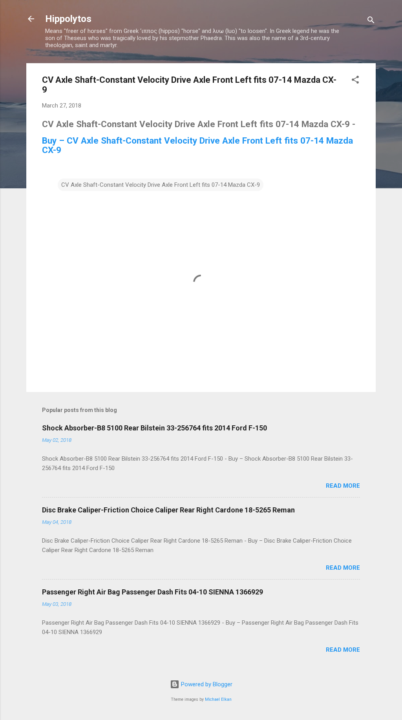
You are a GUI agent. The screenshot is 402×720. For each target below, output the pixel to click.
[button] (355, 81)
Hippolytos (68, 18)
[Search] (371, 21)
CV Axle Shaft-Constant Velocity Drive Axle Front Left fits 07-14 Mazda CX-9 (160, 184)
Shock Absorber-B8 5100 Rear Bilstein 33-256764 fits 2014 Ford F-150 (154, 428)
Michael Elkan (218, 699)
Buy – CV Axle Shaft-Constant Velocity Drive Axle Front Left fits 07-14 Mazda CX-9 (197, 145)
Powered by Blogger (205, 684)
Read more (343, 485)
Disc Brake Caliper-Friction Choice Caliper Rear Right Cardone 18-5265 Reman (168, 510)
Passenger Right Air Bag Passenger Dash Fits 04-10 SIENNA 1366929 (152, 592)
